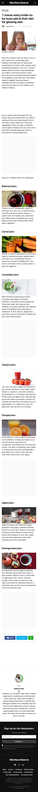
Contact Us (18, 769)
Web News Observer (19, 2)
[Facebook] (15, 765)
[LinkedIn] (22, 765)
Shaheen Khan (19, 689)
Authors (10, 769)
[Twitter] (19, 765)
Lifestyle (5, 10)
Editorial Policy (29, 769)
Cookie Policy (28, 772)
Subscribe (18, 741)
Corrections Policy (27, 775)
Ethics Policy (8, 772)
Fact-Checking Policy (12, 775)
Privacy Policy (17, 772)
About (4, 769)
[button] (3, 3)
